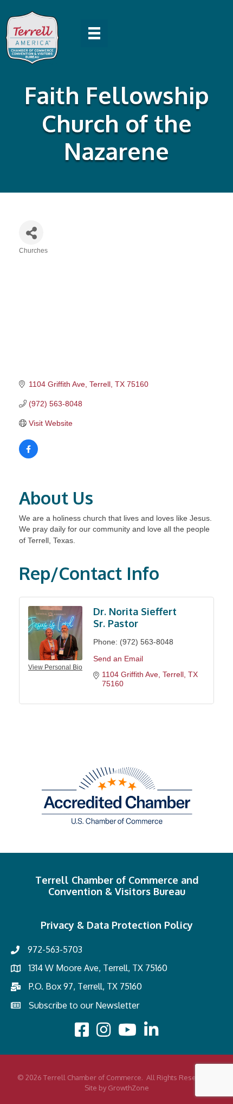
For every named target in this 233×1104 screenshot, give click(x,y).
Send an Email (118, 658)
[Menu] (94, 33)
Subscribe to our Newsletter (84, 1005)
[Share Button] (31, 232)
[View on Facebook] (28, 455)
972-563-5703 (55, 949)
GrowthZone (128, 1087)
